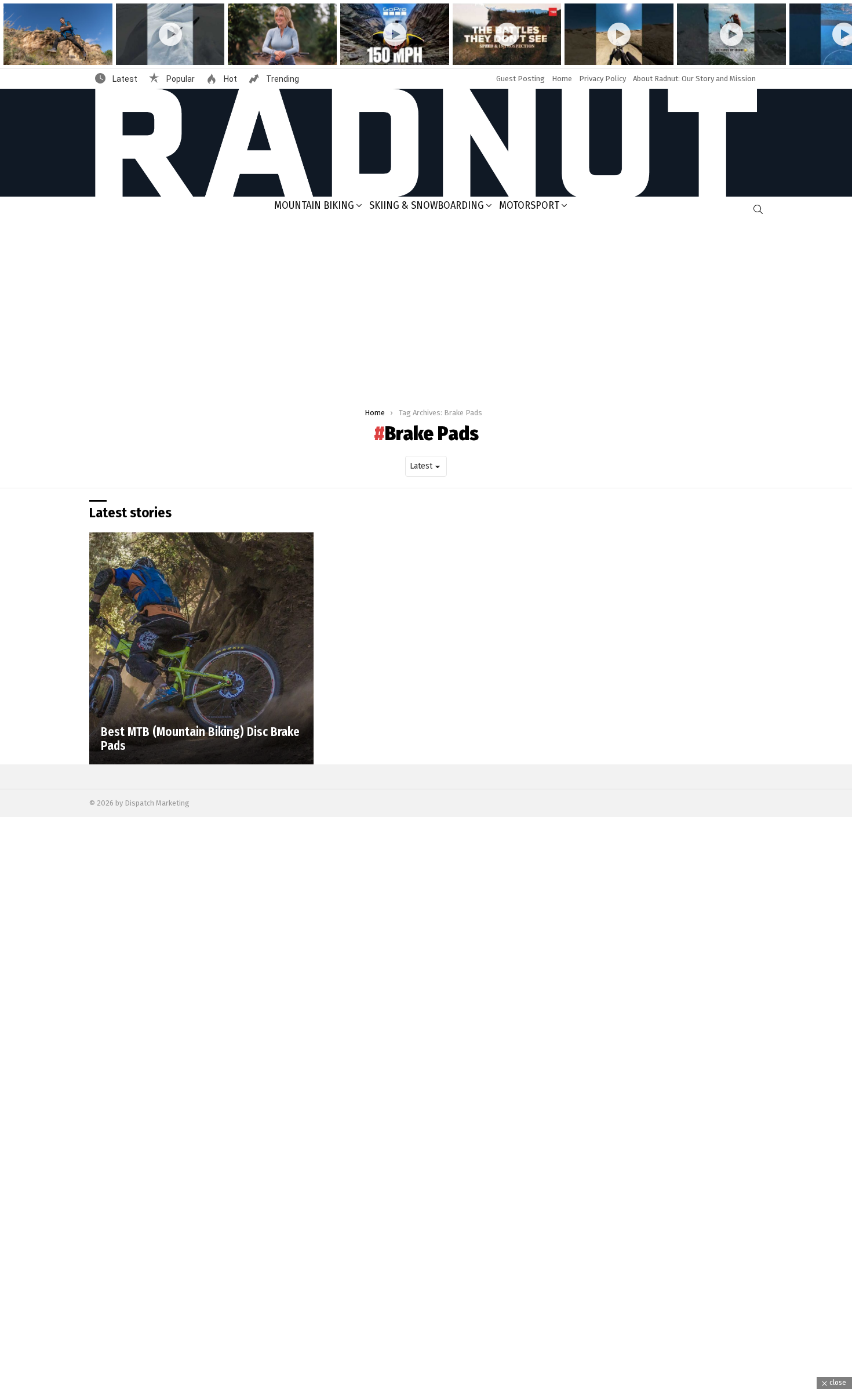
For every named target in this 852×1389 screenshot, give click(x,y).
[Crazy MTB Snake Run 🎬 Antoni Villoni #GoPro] (619, 34)
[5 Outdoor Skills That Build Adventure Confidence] (57, 34)
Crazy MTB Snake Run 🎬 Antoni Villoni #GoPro (617, 51)
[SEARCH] (758, 209)
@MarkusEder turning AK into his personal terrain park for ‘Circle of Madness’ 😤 (167, 47)
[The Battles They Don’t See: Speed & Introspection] (507, 34)
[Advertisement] (426, 310)
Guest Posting (520, 78)
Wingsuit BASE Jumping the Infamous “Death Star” (385, 51)
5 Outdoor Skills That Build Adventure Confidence (52, 51)
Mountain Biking (314, 205)
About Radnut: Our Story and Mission (694, 78)
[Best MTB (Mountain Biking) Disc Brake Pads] (201, 648)
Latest (124, 79)
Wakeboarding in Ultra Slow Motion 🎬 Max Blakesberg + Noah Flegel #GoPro (726, 47)
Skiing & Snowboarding (426, 205)
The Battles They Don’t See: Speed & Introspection (498, 51)
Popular (180, 79)
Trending (281, 79)
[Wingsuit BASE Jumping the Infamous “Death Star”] (394, 34)
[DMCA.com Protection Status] (426, 1383)
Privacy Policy (602, 78)
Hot (229, 79)
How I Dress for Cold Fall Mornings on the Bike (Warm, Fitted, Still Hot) (277, 47)
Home (562, 78)
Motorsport (529, 205)
